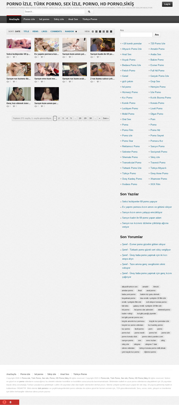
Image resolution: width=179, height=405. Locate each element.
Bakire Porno (157, 59)
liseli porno (139, 329)
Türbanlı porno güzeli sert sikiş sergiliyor (150, 249)
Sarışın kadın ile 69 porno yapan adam (109, 54)
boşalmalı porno (128, 298)
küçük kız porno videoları (132, 325)
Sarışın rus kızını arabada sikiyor (78, 79)
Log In (167, 4)
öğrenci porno (150, 352)
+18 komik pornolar (132, 43)
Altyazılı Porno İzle (132, 49)
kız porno (126, 329)
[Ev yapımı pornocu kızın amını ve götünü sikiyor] (46, 44)
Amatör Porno (157, 49)
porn (150, 329)
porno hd (153, 333)
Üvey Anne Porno (159, 173)
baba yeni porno (128, 294)
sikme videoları (128, 348)
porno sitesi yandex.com (152, 337)
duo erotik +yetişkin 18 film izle (153, 298)
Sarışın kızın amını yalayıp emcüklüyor (81, 54)
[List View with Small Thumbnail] (104, 31)
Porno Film (127, 130)
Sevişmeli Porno (159, 151)
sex (139, 340)
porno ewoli (139, 333)
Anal (140, 290)
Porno (153, 124)
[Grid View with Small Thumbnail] (96, 31)
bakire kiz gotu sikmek (149, 294)
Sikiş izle (59, 19)
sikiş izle (125, 344)
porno (159, 329)
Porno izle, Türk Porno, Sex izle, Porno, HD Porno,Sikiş (70, 4)
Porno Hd (155, 130)
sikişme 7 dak (151, 344)
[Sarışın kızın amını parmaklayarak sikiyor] (46, 94)
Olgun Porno (157, 114)
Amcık (156, 287)
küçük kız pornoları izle (159, 321)
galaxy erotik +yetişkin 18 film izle (147, 306)
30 (90, 118)
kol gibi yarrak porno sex (132, 317)
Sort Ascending (76, 31)
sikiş (163, 340)
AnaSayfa (14, 19)
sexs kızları (151, 340)
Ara (122, 30)
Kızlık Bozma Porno (161, 97)
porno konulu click (129, 337)
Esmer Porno (157, 65)
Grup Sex (155, 81)
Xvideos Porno (129, 184)
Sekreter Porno (129, 151)
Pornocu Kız (157, 141)
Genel (125, 76)
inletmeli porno (164, 310)
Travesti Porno (158, 162)
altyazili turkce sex (130, 287)
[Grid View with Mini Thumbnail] (93, 31)
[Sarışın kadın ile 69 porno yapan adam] (102, 44)
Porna (125, 124)
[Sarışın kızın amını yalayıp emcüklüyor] (74, 44)
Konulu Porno (157, 103)
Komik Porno (128, 103)
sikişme (137, 344)
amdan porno (127, 290)
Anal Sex (73, 19)
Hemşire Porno (158, 87)
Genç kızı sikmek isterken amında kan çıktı (27, 103)
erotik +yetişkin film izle (131, 302)
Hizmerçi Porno (130, 92)
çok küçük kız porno (130, 352)
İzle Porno (156, 92)
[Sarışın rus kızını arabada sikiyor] (74, 69)
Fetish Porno (128, 70)
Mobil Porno (128, 114)
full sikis (125, 306)
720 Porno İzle (158, 43)
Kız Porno (127, 97)
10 (80, 118)
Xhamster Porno (159, 179)
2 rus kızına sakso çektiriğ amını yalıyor (110, 79)
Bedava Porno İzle (131, 65)
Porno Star (127, 141)
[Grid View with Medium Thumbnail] (100, 31)
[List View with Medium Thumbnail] (107, 31)
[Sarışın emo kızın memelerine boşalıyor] (46, 69)
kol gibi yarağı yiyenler (146, 313)
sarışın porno (127, 340)
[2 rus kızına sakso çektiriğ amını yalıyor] (102, 69)
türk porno (42, 388)
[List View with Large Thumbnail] (111, 31)
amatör (145, 287)
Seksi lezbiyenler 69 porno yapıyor (23, 54)
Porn (153, 119)
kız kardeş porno (155, 325)
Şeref (125, 244)
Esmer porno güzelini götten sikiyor (147, 244)
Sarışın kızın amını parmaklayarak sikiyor (55, 103)
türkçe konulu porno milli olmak (152, 348)
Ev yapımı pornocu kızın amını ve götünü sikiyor (58, 54)
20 (85, 118)
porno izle (166, 333)
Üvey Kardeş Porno (132, 179)
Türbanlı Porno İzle (131, 168)
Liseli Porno (156, 108)
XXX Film (155, 184)
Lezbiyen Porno (130, 108)
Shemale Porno (130, 157)
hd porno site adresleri (143, 310)
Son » (106, 118)
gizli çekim (127, 81)
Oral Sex (126, 119)
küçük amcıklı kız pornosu (133, 321)
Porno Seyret (157, 135)
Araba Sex (156, 54)
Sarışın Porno (157, 146)
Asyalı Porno (128, 59)
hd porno (44, 19)
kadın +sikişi (127, 313)
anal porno (150, 290)
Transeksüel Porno (131, 162)
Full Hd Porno (157, 70)
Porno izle (29, 19)
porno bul (126, 333)
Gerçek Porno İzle (160, 76)
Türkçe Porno (90, 19)
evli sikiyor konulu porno (156, 302)
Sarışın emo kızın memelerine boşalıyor (54, 79)
